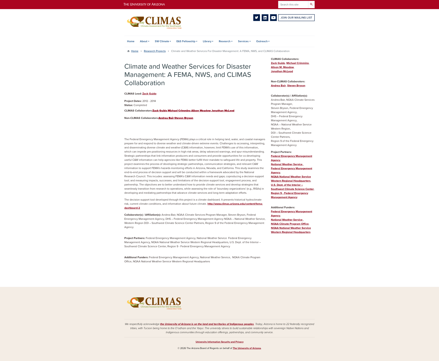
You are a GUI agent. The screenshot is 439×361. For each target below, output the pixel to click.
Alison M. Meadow (282, 67)
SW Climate (162, 41)
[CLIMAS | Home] (154, 22)
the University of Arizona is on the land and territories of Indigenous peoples (207, 324)
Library (207, 41)
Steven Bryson (296, 85)
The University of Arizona (247, 348)
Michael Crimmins (297, 63)
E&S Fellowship (185, 41)
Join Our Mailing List (296, 17)
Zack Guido (149, 93)
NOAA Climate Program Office (290, 224)
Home (130, 41)
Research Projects (155, 51)
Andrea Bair (278, 85)
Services (243, 41)
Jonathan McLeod (282, 71)
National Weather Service (287, 164)
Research (224, 41)
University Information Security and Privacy (220, 341)
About (143, 41)
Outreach (262, 41)
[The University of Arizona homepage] (147, 4)
